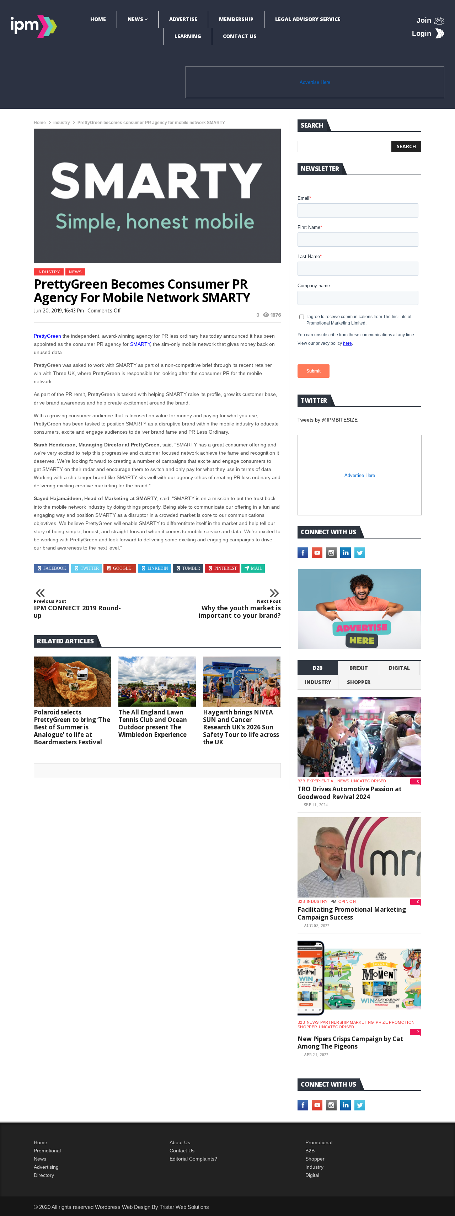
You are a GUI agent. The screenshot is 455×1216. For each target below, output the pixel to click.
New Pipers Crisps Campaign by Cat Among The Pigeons (350, 1043)
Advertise (183, 19)
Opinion (347, 901)
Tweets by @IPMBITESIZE (328, 420)
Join (424, 20)
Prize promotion (395, 1022)
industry (61, 122)
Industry (314, 1167)
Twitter (90, 568)
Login (421, 33)
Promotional (47, 1150)
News (135, 19)
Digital (399, 667)
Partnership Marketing (347, 1022)
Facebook (54, 568)
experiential (321, 781)
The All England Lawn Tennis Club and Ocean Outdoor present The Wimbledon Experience (152, 723)
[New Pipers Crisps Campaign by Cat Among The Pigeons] (359, 978)
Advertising (46, 1167)
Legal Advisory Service (308, 19)
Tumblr (191, 568)
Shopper (315, 1159)
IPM (333, 901)
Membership (236, 19)
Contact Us (240, 36)
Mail (256, 568)
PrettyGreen (47, 336)
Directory (44, 1175)
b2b (318, 667)
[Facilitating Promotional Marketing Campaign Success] (359, 857)
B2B (310, 1150)
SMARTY (140, 344)
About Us (180, 1142)
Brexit (358, 667)
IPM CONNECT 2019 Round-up (77, 609)
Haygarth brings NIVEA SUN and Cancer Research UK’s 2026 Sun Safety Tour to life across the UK (241, 727)
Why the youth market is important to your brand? (240, 609)
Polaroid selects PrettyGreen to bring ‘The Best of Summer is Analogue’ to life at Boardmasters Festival (72, 727)
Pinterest (225, 568)
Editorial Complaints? (193, 1159)
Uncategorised (368, 781)
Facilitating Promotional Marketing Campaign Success (352, 913)
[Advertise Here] (359, 609)
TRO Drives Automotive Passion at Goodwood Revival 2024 (350, 793)
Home (98, 19)
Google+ (123, 568)
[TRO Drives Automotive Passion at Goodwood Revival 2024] (359, 737)
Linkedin (158, 568)
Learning (188, 36)
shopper (358, 682)
